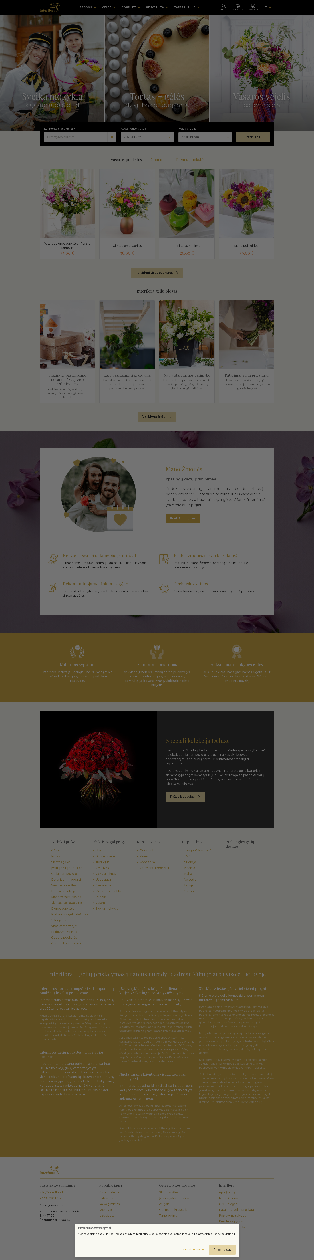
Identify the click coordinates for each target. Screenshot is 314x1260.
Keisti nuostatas (193, 1249)
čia (79, 1237)
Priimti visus (222, 1249)
